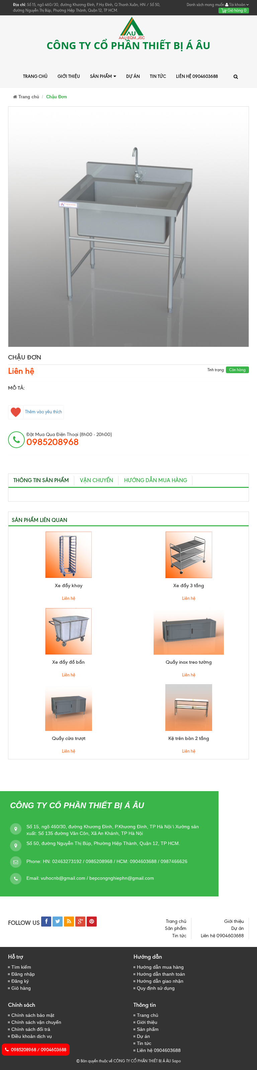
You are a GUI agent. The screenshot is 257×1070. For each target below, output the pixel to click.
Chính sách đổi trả (30, 1029)
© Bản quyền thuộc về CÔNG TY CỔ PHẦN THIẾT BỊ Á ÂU (123, 1061)
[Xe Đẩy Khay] (68, 555)
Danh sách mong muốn (205, 4)
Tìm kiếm (21, 967)
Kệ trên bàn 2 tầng (188, 738)
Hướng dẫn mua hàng (160, 967)
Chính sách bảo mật (32, 1015)
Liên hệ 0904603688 (197, 76)
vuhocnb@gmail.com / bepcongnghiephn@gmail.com (97, 878)
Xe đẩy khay (68, 585)
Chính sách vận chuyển (36, 1022)
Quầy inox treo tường (189, 662)
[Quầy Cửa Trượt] (68, 707)
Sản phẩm (101, 76)
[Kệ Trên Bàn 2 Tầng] (189, 707)
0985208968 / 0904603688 (38, 1049)
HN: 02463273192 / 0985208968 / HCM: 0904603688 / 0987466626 (115, 861)
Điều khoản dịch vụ (31, 1036)
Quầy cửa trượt (68, 738)
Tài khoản (237, 4)
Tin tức (158, 76)
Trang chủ (35, 76)
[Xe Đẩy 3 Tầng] (189, 555)
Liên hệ (21, 371)
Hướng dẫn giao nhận (160, 981)
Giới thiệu (69, 76)
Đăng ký (20, 981)
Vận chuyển (96, 480)
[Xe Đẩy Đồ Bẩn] (68, 631)
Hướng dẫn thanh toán (161, 974)
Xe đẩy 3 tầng (188, 585)
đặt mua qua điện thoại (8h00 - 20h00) (69, 439)
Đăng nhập (23, 974)
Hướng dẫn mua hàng (155, 480)
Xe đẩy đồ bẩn (68, 662)
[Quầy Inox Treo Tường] (189, 631)
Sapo (176, 1061)
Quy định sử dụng (156, 988)
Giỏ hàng (236, 10)
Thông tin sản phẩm (41, 480)
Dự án (133, 76)
